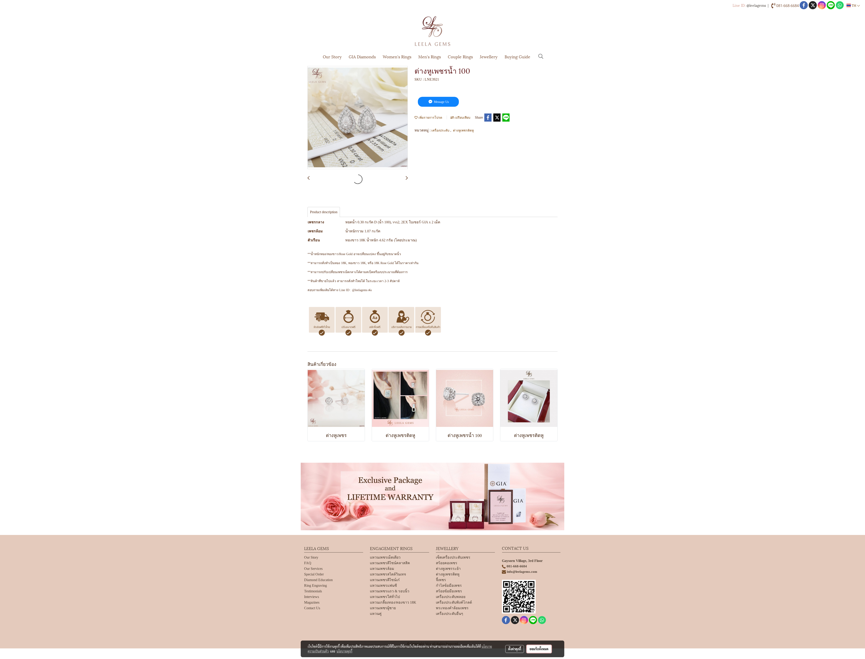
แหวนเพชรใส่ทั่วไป (385, 597)
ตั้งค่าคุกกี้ (514, 649)
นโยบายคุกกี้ (344, 651)
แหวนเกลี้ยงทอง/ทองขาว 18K (393, 602)
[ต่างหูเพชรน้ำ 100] (357, 117)
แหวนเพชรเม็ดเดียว (385, 557)
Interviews (311, 597)
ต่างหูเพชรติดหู (463, 130)
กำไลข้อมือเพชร (449, 585)
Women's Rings (397, 56)
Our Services (313, 569)
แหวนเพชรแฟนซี (383, 585)
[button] (541, 56)
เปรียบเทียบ (462, 117)
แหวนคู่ (376, 614)
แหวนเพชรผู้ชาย (383, 608)
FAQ (307, 563)
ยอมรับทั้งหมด (539, 649)
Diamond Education (318, 580)
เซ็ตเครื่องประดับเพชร (453, 557)
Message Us (441, 102)
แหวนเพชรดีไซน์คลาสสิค (390, 563)
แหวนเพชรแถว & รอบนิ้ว (389, 591)
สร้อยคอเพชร (446, 563)
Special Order (314, 574)
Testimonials (313, 591)
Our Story (332, 56)
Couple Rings (460, 56)
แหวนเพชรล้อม (382, 569)
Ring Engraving (315, 585)
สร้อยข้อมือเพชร (449, 591)
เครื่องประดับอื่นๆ (449, 614)
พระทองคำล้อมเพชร (452, 608)
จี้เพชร (441, 580)
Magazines (311, 602)
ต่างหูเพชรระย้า (448, 569)
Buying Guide (517, 56)
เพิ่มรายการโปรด (430, 117)
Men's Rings (429, 56)
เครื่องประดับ (440, 130)
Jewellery (489, 56)
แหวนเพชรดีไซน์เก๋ (385, 580)
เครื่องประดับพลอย (450, 597)
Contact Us (312, 608)
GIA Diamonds (362, 56)
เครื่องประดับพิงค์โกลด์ (454, 602)
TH (854, 5)
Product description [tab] (323, 212)
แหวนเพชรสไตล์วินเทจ (388, 574)
